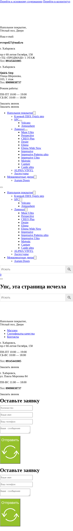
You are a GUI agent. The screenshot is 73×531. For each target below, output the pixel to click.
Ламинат (19, 129)
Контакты (13, 336)
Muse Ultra (27, 132)
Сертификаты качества (21, 333)
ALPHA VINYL (23, 170)
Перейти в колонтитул (56, 1)
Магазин (12, 330)
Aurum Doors (22, 180)
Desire (24, 141)
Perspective (27, 135)
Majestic (26, 160)
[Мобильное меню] (1, 187)
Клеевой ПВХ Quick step (29, 116)
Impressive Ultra (30, 157)
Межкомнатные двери (20, 176)
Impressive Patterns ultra (34, 154)
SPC (16, 119)
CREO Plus (27, 138)
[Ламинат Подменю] (26, 130)
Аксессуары (21, 173)
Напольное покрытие (20, 112)
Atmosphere (28, 125)
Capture (25, 163)
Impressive (27, 151)
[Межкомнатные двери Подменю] (35, 177)
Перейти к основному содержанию (21, 1)
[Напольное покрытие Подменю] (34, 113)
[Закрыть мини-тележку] (1, 278)
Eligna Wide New (31, 148)
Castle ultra (27, 167)
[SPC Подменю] (20, 120)
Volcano (25, 122)
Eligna (24, 144)
